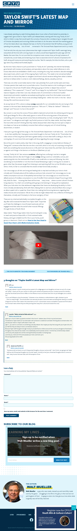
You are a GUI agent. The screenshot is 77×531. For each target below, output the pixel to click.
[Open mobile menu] (73, 4)
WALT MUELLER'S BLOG (12, 13)
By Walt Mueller (19, 26)
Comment (7, 374)
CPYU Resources (21, 515)
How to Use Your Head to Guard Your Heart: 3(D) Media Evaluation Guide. (25, 221)
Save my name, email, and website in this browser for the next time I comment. (28, 411)
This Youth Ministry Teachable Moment (21, 271)
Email (6, 402)
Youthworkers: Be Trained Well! (58, 271)
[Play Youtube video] (38, 245)
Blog (30, 515)
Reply (6, 307)
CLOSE (73, 508)
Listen (12, 515)
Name (6, 395)
